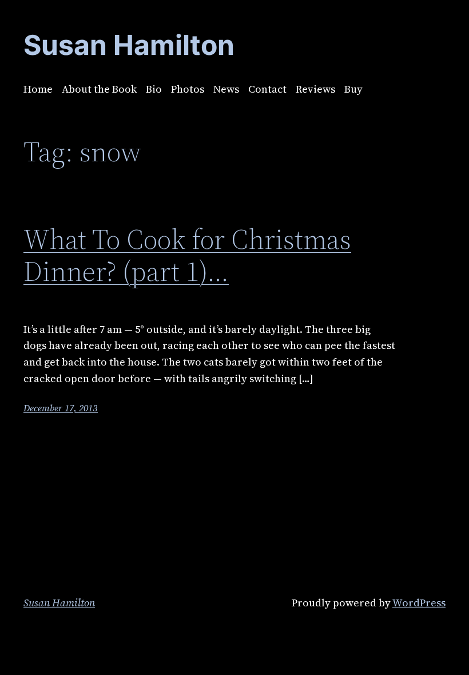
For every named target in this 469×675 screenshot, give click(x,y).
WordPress (419, 602)
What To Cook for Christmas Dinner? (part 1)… (187, 255)
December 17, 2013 (60, 408)
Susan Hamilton (59, 602)
